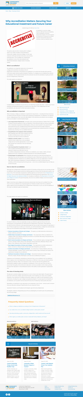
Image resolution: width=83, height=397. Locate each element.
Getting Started (63, 109)
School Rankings (71, 389)
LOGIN (67, 3)
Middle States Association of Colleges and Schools (20, 235)
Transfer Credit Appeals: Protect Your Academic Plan (47, 365)
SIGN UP (73, 3)
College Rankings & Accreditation (67, 113)
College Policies (63, 215)
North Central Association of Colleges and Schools (20, 240)
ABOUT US (68, 8)
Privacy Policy (74, 395)
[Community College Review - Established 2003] (12, 3)
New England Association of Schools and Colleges (20, 245)
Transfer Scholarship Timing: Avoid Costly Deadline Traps (12, 365)
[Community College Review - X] (7, 395)
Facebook (9, 394)
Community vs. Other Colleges (66, 111)
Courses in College (64, 213)
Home (46, 386)
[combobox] (38, 3)
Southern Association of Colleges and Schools (19, 249)
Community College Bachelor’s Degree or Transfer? (29, 365)
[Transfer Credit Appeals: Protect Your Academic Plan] (48, 353)
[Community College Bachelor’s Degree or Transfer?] (31, 353)
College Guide (58, 387)
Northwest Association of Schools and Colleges (19, 254)
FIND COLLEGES (18, 8)
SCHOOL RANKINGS (36, 8)
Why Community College (65, 218)
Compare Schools (58, 389)
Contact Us (70, 387)
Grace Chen (36, 28)
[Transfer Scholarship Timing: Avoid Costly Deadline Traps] (13, 353)
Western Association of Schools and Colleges (19, 231)
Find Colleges (47, 389)
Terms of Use (67, 395)
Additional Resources (14, 295)
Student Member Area (59, 386)
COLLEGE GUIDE (53, 8)
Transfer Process (63, 114)
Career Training (63, 220)
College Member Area (72, 386)
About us (47, 387)
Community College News (65, 216)
